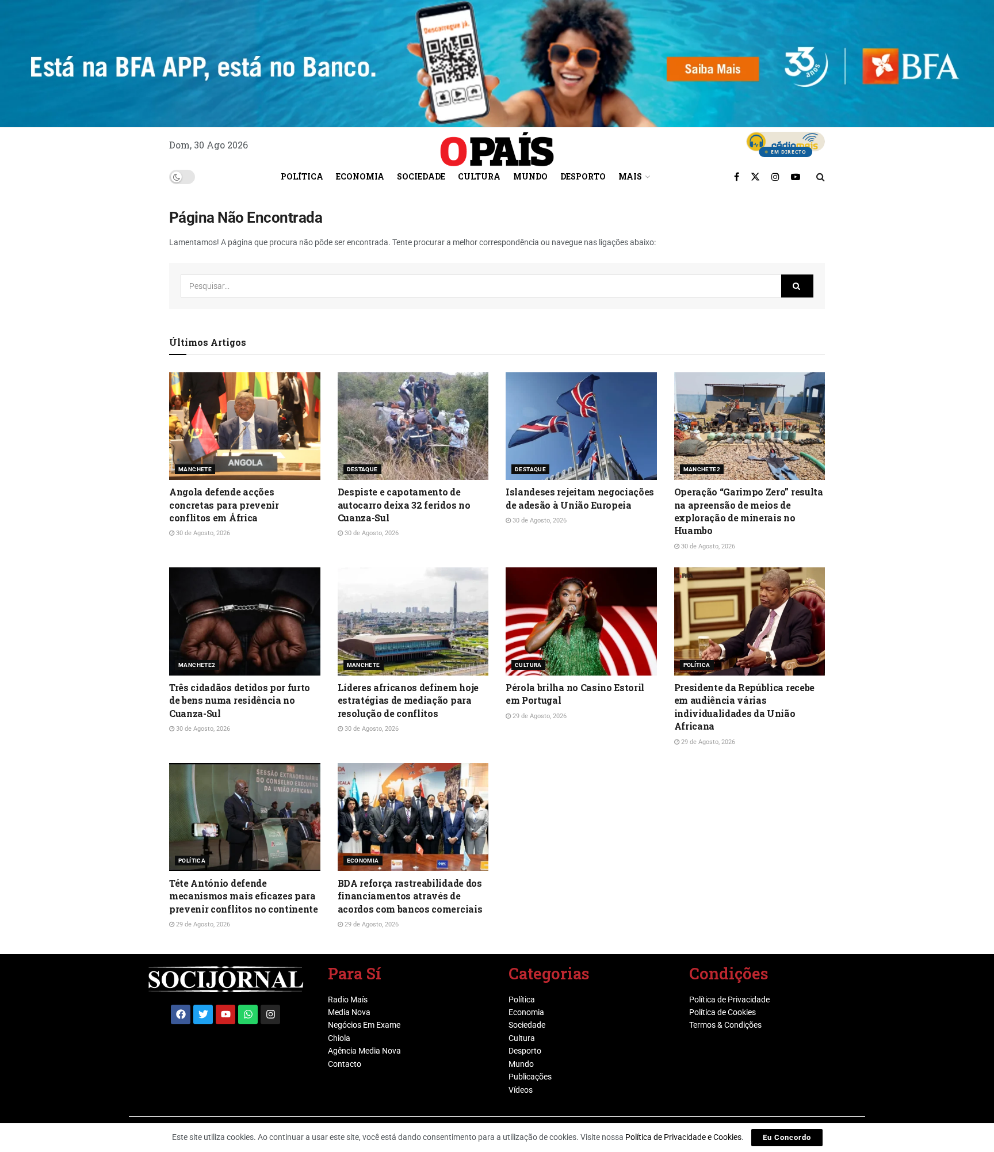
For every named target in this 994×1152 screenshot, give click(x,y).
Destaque (362, 469)
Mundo (530, 176)
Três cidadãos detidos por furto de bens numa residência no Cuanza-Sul (239, 700)
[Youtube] (225, 1014)
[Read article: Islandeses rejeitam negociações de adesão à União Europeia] (581, 426)
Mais (630, 176)
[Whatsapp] (248, 1014)
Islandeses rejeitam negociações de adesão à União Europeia (580, 498)
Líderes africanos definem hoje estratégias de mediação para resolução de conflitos (408, 700)
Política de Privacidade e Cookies (683, 1137)
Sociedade (421, 176)
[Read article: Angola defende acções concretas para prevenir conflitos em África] (244, 426)
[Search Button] (820, 176)
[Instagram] (270, 1014)
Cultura (479, 176)
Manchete (195, 469)
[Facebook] (180, 1014)
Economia (360, 176)
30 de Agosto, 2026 (202, 533)
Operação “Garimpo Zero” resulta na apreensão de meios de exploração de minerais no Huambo (748, 511)
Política (302, 176)
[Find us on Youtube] (795, 176)
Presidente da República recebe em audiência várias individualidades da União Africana (744, 706)
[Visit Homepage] (497, 145)
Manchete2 (702, 469)
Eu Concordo (787, 1137)
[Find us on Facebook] (736, 176)
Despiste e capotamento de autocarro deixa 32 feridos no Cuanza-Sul (404, 505)
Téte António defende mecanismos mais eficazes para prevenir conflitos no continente (243, 896)
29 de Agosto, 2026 (539, 716)
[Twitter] (203, 1014)
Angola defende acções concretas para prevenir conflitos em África (224, 505)
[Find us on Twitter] (755, 176)
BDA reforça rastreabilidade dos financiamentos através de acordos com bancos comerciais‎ (410, 896)
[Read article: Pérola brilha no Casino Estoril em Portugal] (581, 621)
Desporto (583, 176)
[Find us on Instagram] (775, 176)
